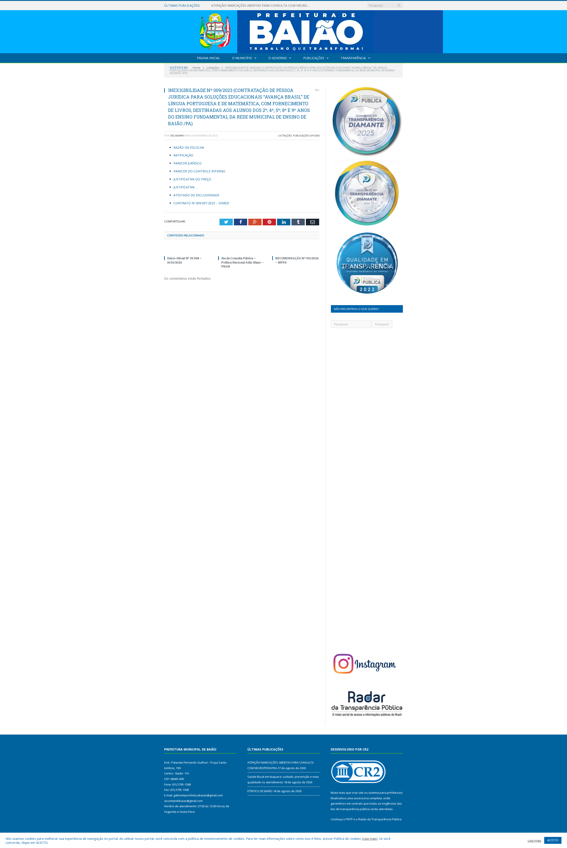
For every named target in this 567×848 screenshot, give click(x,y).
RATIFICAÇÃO (183, 155)
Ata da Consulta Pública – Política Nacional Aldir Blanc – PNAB (242, 262)
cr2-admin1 (177, 135)
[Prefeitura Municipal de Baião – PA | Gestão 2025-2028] (283, 30)
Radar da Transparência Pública (380, 819)
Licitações (285, 135)
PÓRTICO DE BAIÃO (259, 791)
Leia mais (370, 838)
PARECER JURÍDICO (187, 163)
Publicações (313, 58)
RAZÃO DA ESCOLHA (188, 147)
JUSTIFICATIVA (183, 187)
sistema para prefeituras (385, 793)
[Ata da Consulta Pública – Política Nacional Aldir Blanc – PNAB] (242, 250)
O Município (242, 58)
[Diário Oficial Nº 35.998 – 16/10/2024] (188, 250)
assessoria (361, 798)
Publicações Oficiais (306, 135)
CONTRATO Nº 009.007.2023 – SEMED (201, 203)
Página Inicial (208, 58)
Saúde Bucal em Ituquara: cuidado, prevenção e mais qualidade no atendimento (262, 6)
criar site (357, 793)
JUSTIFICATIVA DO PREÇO (192, 179)
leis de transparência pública (350, 809)
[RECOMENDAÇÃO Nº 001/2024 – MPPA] (296, 250)
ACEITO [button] (552, 840)
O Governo (277, 58)
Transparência (353, 58)
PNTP (349, 819)
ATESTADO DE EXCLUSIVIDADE (196, 195)
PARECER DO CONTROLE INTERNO (199, 171)
